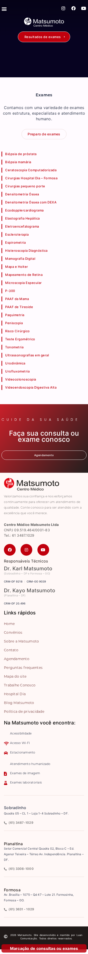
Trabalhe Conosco (19, 685)
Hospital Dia (15, 694)
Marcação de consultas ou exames (44, 948)
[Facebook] (73, 8)
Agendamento (16, 659)
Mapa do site (15, 677)
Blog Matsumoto (19, 703)
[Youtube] (83, 8)
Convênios (13, 633)
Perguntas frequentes (23, 668)
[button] (44, 37)
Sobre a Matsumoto (21, 641)
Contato (11, 650)
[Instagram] (63, 8)
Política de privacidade (24, 712)
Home (9, 624)
